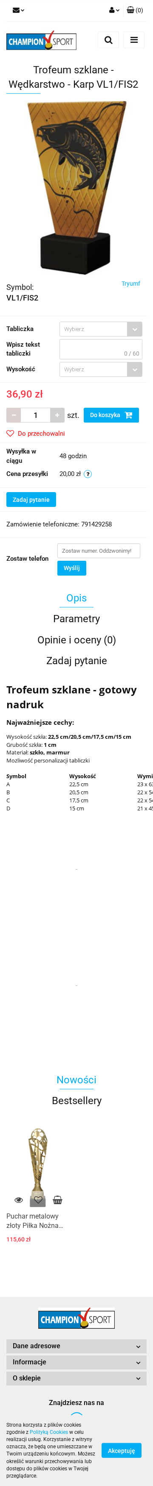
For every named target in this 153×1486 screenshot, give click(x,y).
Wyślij (72, 568)
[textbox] (93, 329)
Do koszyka (106, 415)
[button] (135, 10)
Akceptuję (121, 1450)
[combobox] (101, 329)
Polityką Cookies (49, 1432)
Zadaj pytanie (31, 499)
